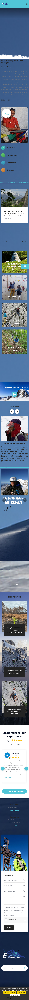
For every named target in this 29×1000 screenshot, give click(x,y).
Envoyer (9, 932)
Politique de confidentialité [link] (15, 998)
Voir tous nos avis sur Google (14, 796)
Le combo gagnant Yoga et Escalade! (14, 322)
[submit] (24, 973)
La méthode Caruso (14, 296)
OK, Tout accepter (9, 992)
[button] (6, 241)
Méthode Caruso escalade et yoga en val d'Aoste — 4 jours (14, 212)
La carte (14, 831)
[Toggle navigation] (27, 4)
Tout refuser (21, 992)
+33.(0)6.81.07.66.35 (14, 812)
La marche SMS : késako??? (14, 349)
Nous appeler (14, 816)
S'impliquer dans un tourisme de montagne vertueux (14, 635)
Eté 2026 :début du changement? (14, 677)
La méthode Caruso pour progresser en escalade (14, 716)
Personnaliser (14, 995)
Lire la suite (8, 782)
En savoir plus (6, 100)
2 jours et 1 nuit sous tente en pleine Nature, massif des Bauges (14, 265)
